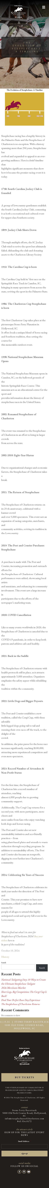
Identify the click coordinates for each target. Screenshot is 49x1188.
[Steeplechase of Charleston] (18, 10)
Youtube (29, 1172)
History (5, 956)
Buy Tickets (24, 1077)
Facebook (19, 1172)
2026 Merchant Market (13, 987)
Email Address (24, 1141)
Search (3, 962)
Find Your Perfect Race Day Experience (20, 1000)
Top (46, 1185)
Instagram (24, 1172)
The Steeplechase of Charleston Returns (20, 1004)
